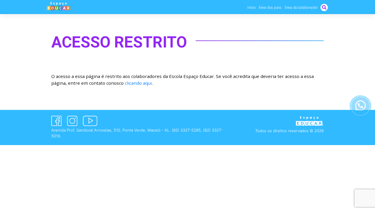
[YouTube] (90, 121)
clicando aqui (138, 83)
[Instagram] (72, 121)
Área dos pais (270, 7)
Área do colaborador (301, 7)
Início (251, 7)
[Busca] (324, 7)
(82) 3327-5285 (186, 130)
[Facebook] (56, 121)
